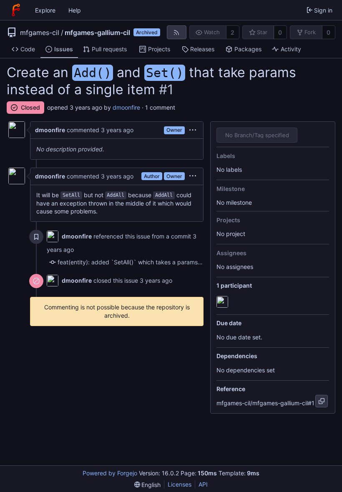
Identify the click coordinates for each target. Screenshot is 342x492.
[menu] (192, 130)
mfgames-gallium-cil (97, 32)
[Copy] (321, 401)
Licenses (179, 484)
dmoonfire (126, 107)
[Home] (16, 10)
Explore (45, 10)
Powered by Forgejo (110, 473)
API (203, 484)
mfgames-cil (39, 32)
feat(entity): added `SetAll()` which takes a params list (132, 262)
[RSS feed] (176, 32)
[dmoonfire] (223, 302)
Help (74, 10)
